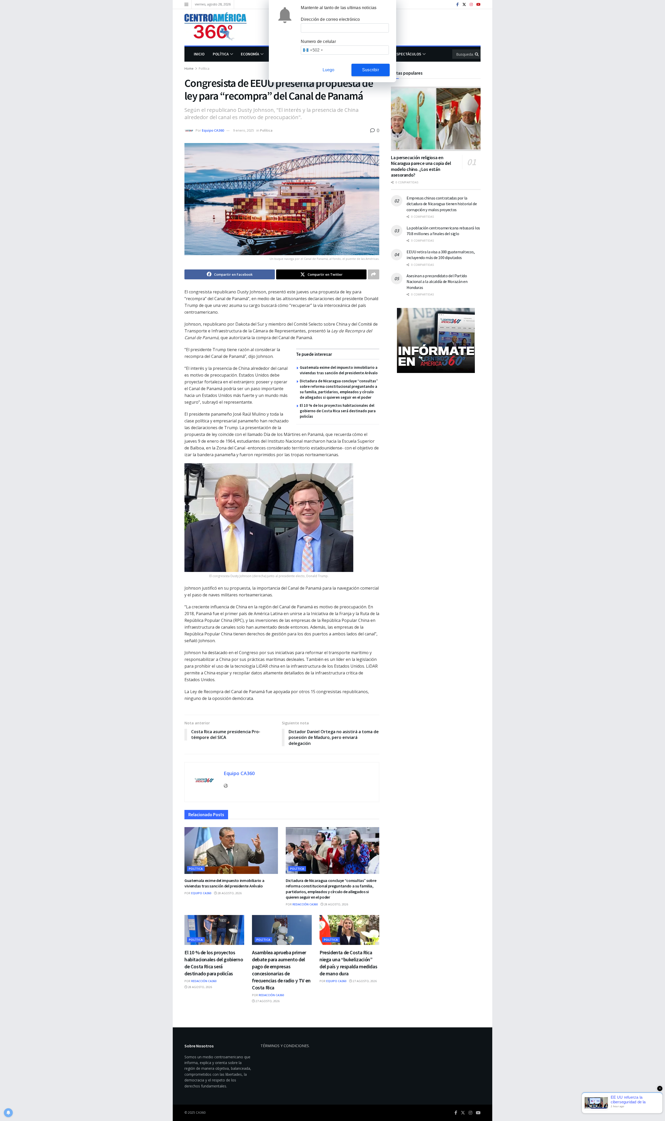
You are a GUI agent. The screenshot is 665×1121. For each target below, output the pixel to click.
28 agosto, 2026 (229, 893)
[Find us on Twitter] (464, 4)
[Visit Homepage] (219, 27)
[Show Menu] (186, 4)
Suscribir (370, 70)
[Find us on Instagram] (471, 4)
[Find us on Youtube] (478, 4)
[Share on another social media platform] (373, 274)
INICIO (199, 53)
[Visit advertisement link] (436, 340)
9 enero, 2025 (243, 130)
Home (189, 68)
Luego (329, 70)
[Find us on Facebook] (457, 4)
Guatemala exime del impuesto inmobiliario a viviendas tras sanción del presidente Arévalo (224, 883)
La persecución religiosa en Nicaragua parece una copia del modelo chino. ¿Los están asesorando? (421, 166)
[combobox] (312, 50)
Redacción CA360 (305, 904)
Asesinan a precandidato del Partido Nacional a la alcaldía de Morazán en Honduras (437, 281)
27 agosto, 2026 (267, 1001)
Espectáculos (407, 53)
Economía (250, 53)
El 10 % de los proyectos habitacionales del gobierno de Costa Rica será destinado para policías (338, 411)
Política (221, 53)
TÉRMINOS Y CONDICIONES (285, 1045)
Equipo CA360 (213, 130)
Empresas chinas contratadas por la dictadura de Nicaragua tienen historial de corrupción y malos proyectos (442, 203)
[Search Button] (477, 54)
